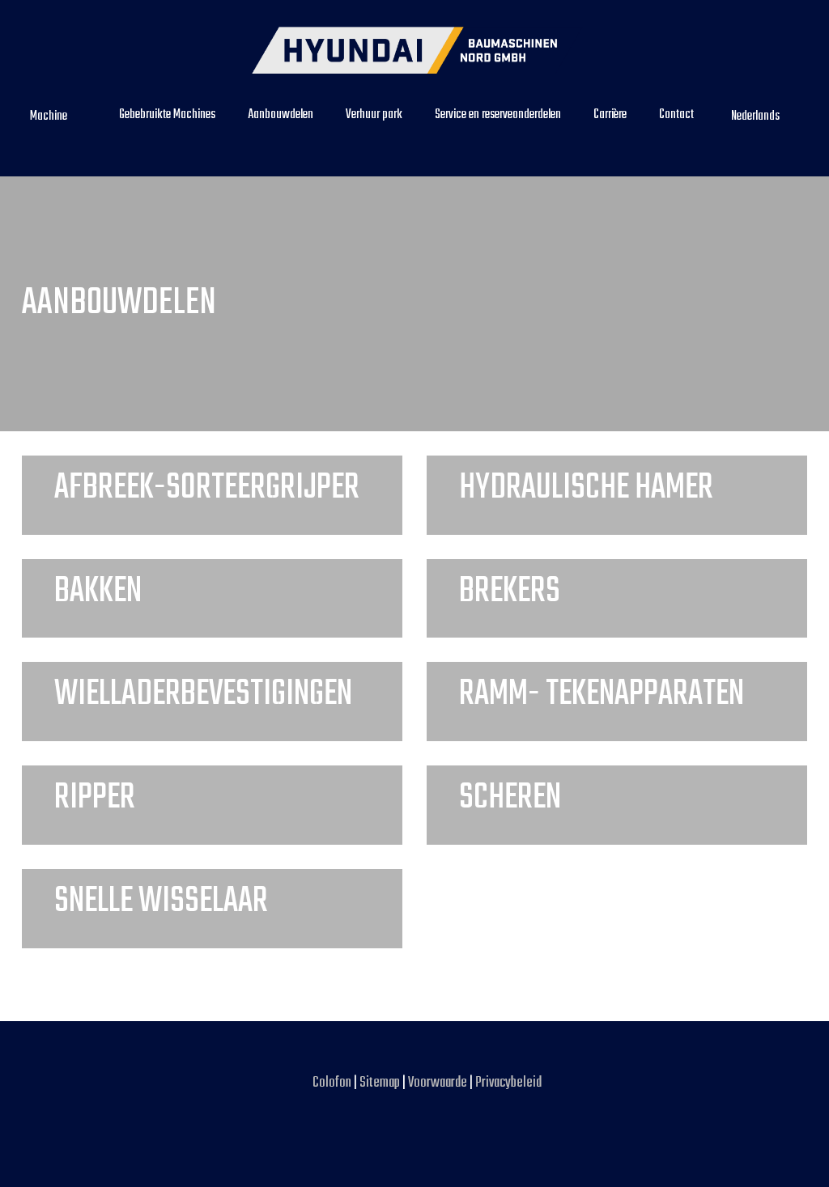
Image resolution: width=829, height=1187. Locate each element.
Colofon (331, 1083)
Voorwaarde (439, 1083)
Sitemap (379, 1083)
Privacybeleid (508, 1083)
